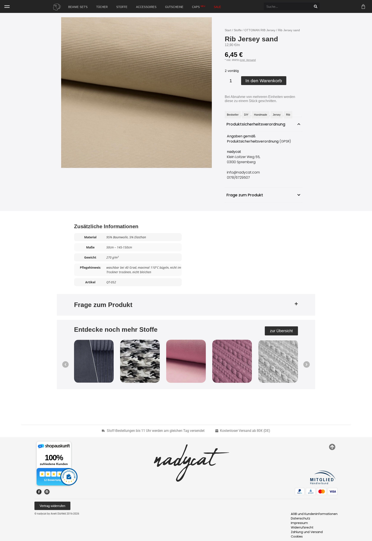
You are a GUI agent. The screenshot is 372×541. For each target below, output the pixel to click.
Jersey (277, 114)
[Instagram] (46, 491)
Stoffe (238, 30)
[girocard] (311, 491)
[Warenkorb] (363, 6)
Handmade (260, 114)
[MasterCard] (322, 491)
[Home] (56, 7)
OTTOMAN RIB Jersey (259, 30)
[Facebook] (39, 491)
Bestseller (233, 114)
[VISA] (333, 491)
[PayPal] (300, 491)
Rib (288, 114)
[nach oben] (332, 447)
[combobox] (288, 6)
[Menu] (7, 6)
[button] (186, 305)
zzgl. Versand (248, 60)
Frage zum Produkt (103, 304)
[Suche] (315, 6)
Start (228, 30)
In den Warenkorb (263, 80)
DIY (246, 114)
